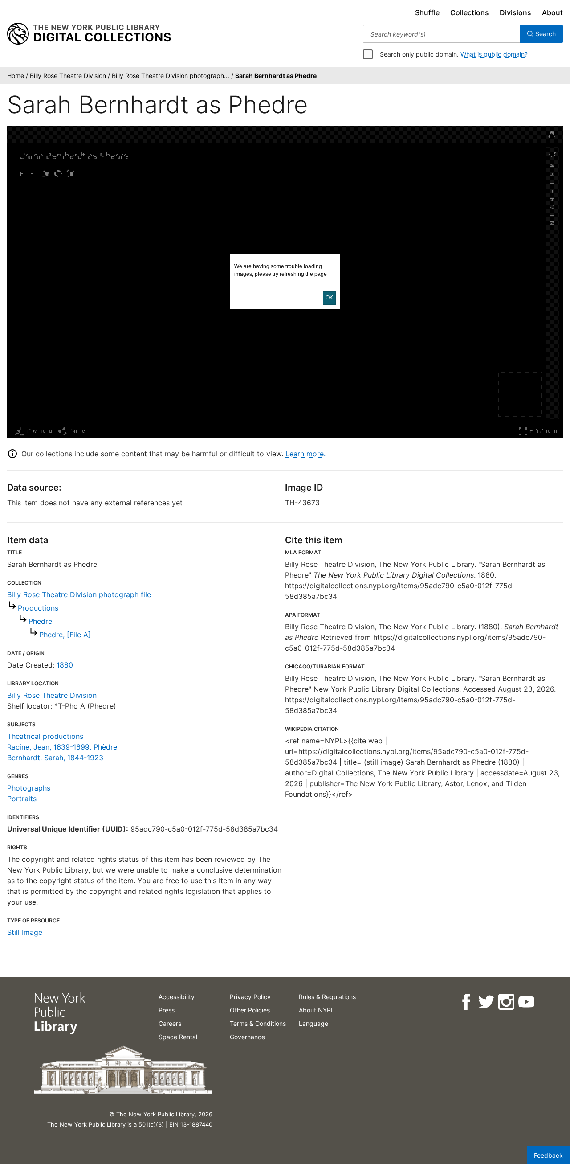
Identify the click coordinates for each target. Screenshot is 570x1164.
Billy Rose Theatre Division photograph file (79, 594)
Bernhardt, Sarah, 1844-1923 (55, 757)
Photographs (28, 787)
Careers (170, 1023)
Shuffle (427, 12)
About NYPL (316, 1010)
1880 (65, 664)
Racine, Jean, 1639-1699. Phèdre (62, 746)
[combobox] (441, 34)
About (552, 12)
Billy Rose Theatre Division (52, 695)
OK (329, 298)
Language (313, 1023)
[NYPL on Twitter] (485, 1002)
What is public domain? (494, 54)
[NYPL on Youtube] (525, 1002)
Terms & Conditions (258, 1023)
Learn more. (305, 453)
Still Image (24, 932)
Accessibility (177, 996)
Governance (247, 1037)
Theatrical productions (45, 736)
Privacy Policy (250, 996)
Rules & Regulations (327, 996)
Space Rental (178, 1037)
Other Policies (250, 1010)
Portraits (22, 798)
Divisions (515, 12)
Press (167, 1010)
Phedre (40, 621)
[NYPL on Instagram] (505, 1002)
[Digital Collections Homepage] (89, 34)
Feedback (548, 1155)
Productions (38, 607)
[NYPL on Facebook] (465, 1002)
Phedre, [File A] (65, 634)
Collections (469, 12)
